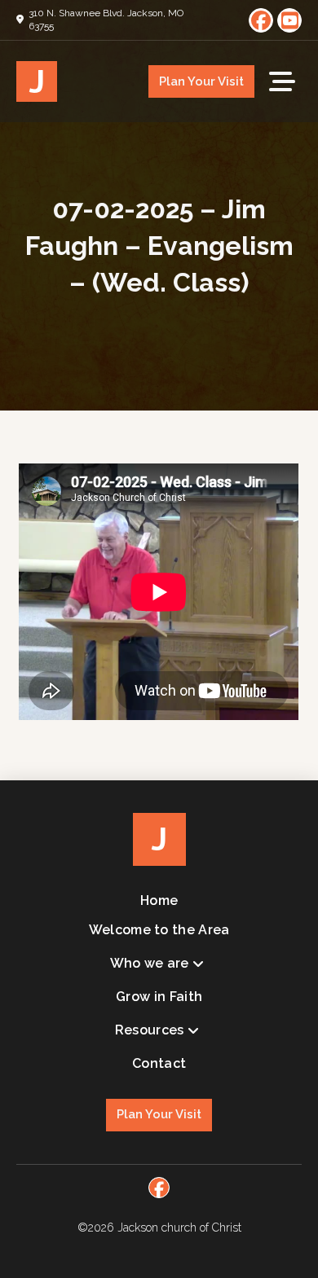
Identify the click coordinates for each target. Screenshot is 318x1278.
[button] (282, 81)
